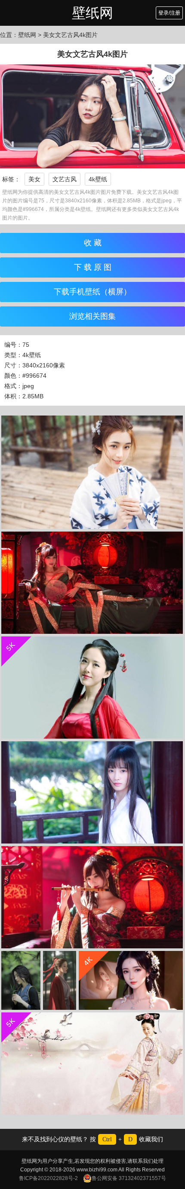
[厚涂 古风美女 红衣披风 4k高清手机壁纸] (59, 980)
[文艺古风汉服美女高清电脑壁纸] (92, 472)
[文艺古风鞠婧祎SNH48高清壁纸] (92, 792)
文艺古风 (64, 179)
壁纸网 (92, 13)
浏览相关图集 (92, 316)
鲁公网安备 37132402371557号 (129, 1178)
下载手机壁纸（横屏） (92, 291)
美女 (34, 179)
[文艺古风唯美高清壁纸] (92, 583)
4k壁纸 (98, 179)
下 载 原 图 (92, 267)
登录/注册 (169, 13)
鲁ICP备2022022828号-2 (48, 1178)
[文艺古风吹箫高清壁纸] (92, 897)
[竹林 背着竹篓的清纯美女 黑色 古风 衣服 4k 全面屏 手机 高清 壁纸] (20, 980)
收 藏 (93, 242)
